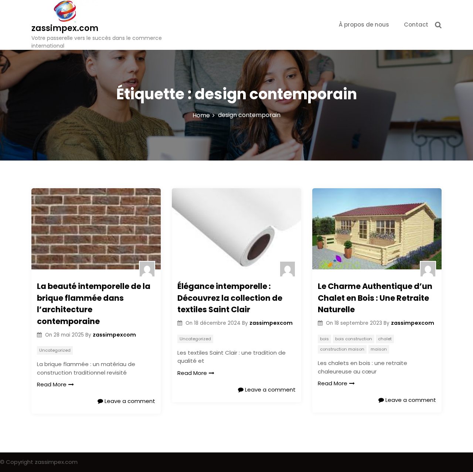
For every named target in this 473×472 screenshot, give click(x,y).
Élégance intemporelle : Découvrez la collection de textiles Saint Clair (229, 298)
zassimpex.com (64, 28)
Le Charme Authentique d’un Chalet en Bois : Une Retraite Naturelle (375, 298)
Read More (52, 384)
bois (324, 339)
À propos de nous (364, 24)
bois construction (353, 339)
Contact (416, 24)
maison (379, 349)
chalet (385, 339)
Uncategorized (55, 350)
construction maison (342, 349)
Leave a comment (129, 401)
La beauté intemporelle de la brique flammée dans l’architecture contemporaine (93, 304)
